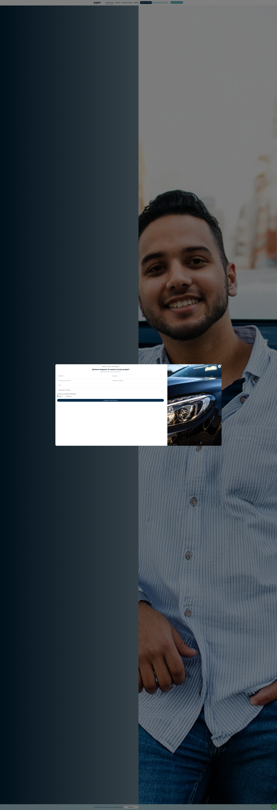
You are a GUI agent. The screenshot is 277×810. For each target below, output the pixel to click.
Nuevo (60, 396)
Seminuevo (68, 396)
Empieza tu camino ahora (111, 400)
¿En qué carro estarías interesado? (66, 394)
